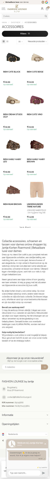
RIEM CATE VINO (34, 114)
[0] (47, 8)
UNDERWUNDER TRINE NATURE (35, 205)
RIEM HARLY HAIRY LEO (12, 160)
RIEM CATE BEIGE (35, 72)
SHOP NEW (15, 22)
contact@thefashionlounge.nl (19, 397)
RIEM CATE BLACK (11, 72)
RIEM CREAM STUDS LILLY (12, 115)
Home (4, 22)
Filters (23, 34)
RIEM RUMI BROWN (12, 204)
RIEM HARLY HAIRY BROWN (36, 160)
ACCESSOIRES (30, 22)
